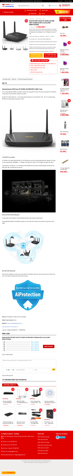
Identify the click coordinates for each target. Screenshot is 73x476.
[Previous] (4, 31)
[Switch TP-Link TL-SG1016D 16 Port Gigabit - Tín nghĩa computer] (22, 414)
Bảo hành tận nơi (38, 1)
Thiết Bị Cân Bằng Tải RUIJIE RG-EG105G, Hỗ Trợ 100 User (8, 423)
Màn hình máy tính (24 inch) (64, 50)
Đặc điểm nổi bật (6, 79)
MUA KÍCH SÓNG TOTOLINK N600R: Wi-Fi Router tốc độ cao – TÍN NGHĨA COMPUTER (22, 403)
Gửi (54, 369)
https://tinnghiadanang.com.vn (14, 323)
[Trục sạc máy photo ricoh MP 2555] (65, 161)
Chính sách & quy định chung (45, 445)
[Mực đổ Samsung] (65, 125)
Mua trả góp (45, 10)
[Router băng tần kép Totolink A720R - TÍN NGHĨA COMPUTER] (36, 393)
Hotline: (8, 472)
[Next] (25, 31)
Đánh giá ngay (48, 346)
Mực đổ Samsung (64, 131)
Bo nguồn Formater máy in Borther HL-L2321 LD (64, 90)
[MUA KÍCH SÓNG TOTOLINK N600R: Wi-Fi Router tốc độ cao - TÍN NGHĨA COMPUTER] (22, 393)
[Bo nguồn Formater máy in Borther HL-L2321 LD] (65, 82)
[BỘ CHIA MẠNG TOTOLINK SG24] (36, 414)
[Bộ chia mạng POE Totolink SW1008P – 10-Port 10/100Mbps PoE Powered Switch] (8, 393)
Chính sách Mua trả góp (43, 437)
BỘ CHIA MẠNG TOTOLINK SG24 (34, 422)
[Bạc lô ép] (65, 27)
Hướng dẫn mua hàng (43, 450)
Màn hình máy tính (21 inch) (64, 69)
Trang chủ (31, 18)
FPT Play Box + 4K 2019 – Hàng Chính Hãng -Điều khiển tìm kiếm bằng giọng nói (49, 424)
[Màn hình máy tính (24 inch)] (65, 44)
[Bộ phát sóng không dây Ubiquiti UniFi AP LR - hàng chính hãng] (50, 393)
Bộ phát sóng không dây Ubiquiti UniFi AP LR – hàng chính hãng (49, 403)
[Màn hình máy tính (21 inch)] (65, 63)
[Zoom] (4, 42)
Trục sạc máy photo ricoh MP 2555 (65, 168)
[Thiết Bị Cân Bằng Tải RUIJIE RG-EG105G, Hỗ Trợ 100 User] (8, 414)
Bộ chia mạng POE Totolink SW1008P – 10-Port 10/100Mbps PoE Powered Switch (8, 403)
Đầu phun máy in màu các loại (64, 111)
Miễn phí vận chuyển (16, 1)
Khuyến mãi (33, 13)
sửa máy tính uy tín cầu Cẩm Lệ (10, 326)
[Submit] (43, 5)
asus (44, 18)
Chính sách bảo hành (43, 439)
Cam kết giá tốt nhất (6, 1)
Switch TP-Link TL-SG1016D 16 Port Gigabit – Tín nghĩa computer (21, 424)
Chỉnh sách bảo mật (42, 453)
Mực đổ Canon (63, 149)
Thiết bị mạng (38, 18)
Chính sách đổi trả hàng (43, 442)
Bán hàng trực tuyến (32, 10)
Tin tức (43, 13)
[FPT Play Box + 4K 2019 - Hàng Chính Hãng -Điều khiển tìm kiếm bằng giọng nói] (50, 414)
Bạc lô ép (62, 33)
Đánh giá (14, 79)
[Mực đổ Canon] (65, 143)
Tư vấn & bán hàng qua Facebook (24, 79)
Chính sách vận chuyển (43, 448)
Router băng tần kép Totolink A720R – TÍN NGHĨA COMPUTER (36, 403)
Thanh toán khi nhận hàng (27, 1)
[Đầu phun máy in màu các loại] (65, 104)
